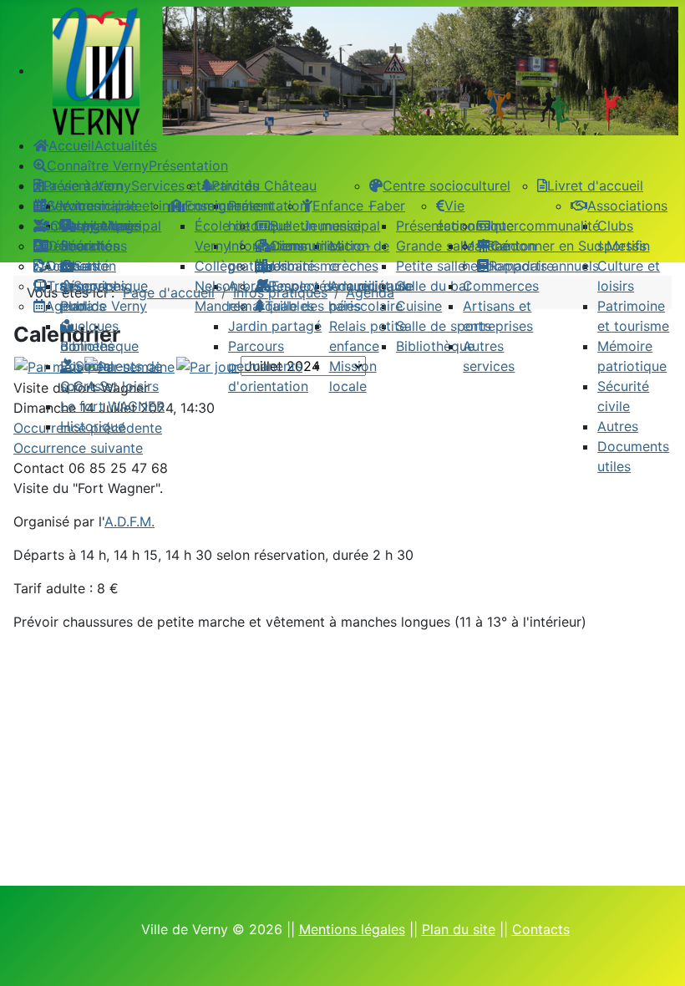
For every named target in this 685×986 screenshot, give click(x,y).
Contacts (541, 929)
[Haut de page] (656, 955)
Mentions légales (352, 929)
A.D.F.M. (129, 521)
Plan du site (458, 929)
